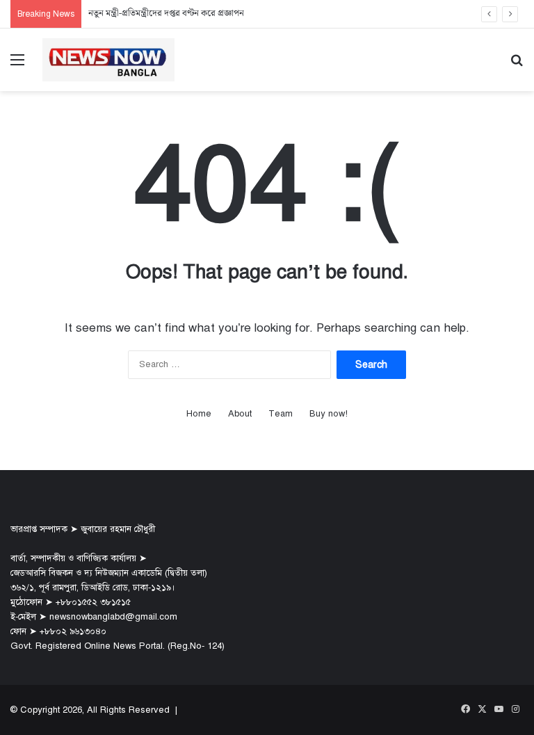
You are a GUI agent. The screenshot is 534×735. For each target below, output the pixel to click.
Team (280, 413)
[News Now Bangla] (108, 59)
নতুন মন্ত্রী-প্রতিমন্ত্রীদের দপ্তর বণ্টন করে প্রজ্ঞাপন (166, 13)
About (240, 413)
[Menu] (17, 65)
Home (198, 413)
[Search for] (517, 65)
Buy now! (328, 413)
